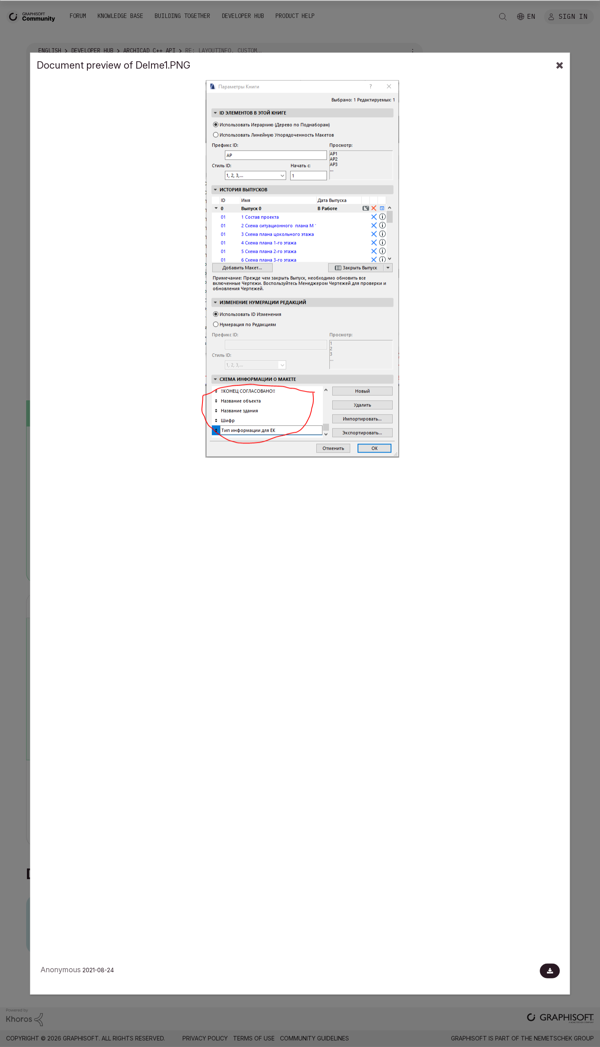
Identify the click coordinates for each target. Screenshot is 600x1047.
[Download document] (550, 971)
